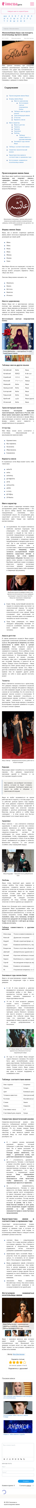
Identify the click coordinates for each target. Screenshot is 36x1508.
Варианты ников (19, 120)
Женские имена (14, 28)
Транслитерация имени (22, 115)
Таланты (17, 127)
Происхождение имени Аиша (19, 96)
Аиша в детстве (19, 125)
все (5, 16)
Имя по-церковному (21, 101)
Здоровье (17, 131)
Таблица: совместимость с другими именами (25, 137)
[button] (3, 339)
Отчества (17, 118)
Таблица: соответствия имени (19, 147)
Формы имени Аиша (16, 99)
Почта (4, 1472)
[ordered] (15, 1459)
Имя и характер (14, 123)
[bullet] (18, 1459)
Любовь (17, 133)
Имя (4, 1466)
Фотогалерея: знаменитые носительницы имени (18, 161)
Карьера (17, 129)
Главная (6, 28)
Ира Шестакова (18, 1354)
